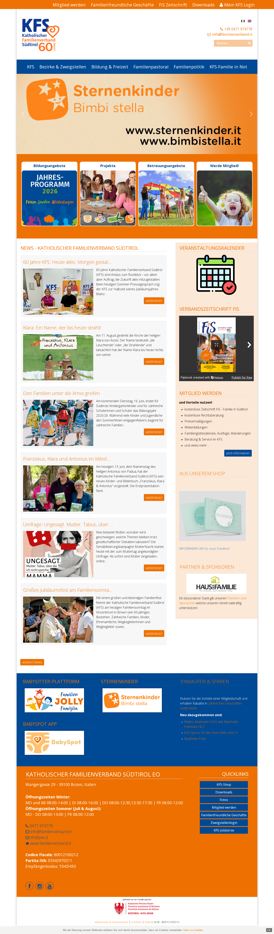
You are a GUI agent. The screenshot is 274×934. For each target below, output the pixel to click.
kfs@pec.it (39, 837)
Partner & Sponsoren (207, 566)
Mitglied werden (69, 5)
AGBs (148, 922)
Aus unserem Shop (202, 473)
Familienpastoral (150, 67)
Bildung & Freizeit (109, 67)
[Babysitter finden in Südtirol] (54, 700)
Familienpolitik (189, 67)
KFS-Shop (224, 784)
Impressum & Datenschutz (111, 922)
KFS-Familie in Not (228, 67)
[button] (23, 114)
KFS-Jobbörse (224, 830)
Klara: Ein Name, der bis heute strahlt (62, 327)
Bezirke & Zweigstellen (63, 67)
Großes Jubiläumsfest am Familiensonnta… (68, 590)
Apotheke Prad (194, 738)
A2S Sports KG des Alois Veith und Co (211, 732)
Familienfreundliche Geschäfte (122, 5)
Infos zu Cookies (193, 930)
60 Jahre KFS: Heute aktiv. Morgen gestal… (67, 262)
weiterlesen (154, 300)
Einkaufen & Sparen (205, 681)
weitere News (32, 662)
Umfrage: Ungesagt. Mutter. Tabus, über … (68, 524)
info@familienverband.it (232, 34)
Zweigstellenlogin (224, 822)
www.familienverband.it (50, 843)
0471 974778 (41, 825)
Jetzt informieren (238, 453)
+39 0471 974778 (238, 28)
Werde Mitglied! (224, 165)
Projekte (108, 165)
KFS (30, 67)
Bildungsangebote (49, 165)
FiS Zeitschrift (173, 5)
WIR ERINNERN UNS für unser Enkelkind (204, 548)
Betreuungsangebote (166, 165)
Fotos (224, 800)
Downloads (203, 5)
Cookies (136, 922)
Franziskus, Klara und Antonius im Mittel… (66, 458)
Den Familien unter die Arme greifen (61, 393)
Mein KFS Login (239, 5)
